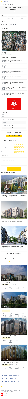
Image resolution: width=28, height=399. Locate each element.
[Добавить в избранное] (25, 267)
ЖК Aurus (5, 359)
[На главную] (6, 1)
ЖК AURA (4, 279)
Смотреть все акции (15, 253)
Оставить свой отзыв (14, 135)
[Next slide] (25, 41)
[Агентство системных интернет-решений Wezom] (5, 394)
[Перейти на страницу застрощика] (14, 104)
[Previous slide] (2, 41)
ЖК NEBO (4, 306)
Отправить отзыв (14, 169)
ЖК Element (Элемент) (8, 4)
